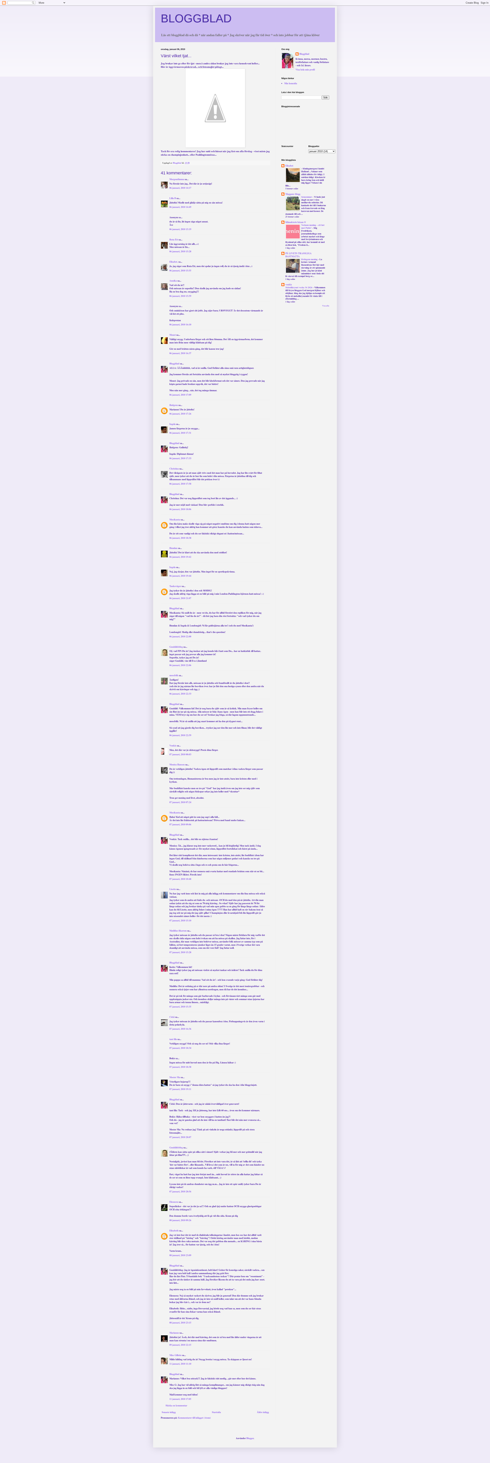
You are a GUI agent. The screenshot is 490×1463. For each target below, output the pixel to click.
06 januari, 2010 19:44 (180, 575)
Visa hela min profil (305, 69)
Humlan (173, 548)
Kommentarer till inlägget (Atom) (194, 1417)
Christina (174, 468)
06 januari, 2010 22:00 (180, 636)
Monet (172, 334)
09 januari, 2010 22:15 (180, 1344)
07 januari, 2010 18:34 (180, 1048)
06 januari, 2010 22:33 (180, 693)
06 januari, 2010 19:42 (180, 556)
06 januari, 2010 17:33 (180, 458)
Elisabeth (174, 1230)
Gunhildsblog (176, 646)
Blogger (250, 1438)
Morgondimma (176, 179)
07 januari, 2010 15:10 (180, 920)
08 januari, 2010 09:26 (180, 1220)
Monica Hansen (177, 764)
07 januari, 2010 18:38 (180, 1067)
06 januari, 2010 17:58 (180, 483)
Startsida (216, 1412)
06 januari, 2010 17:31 (180, 432)
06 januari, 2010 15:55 (180, 270)
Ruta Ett (173, 239)
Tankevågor (175, 586)
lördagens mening (309, 259)
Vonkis (172, 745)
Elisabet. (173, 261)
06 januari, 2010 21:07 (180, 598)
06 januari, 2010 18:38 (180, 538)
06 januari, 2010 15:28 (180, 251)
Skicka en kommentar (176, 1405)
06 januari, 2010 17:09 (180, 394)
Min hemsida (290, 83)
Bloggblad (174, 363)
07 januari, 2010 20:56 (180, 1191)
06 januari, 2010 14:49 (180, 207)
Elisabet (289, 165)
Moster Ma (174, 1077)
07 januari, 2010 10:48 (180, 879)
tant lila (173, 1039)
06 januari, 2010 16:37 (180, 353)
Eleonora (173, 1201)
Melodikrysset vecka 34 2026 (299, 287)
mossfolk (173, 675)
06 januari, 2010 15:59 (180, 296)
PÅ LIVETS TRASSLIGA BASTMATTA (298, 255)
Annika (173, 280)
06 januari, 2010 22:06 (180, 665)
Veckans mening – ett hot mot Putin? (312, 226)
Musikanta (174, 519)
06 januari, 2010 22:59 (180, 735)
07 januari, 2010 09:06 (180, 824)
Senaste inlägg (169, 1412)
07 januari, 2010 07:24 (180, 802)
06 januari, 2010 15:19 (180, 229)
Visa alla (325, 306)
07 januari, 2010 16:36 (180, 1028)
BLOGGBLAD (196, 18)
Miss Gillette (175, 1355)
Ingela (172, 424)
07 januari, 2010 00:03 (180, 754)
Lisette (172, 889)
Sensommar (307, 196)
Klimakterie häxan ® (295, 222)
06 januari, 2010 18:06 (180, 509)
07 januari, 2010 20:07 (180, 1137)
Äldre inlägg (263, 1412)
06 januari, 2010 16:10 (180, 324)
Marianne (174, 1332)
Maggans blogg (292, 194)
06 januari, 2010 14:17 (180, 187)
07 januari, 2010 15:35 (180, 1006)
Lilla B (172, 198)
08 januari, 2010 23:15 (180, 1322)
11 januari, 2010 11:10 (180, 1363)
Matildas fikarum (178, 930)
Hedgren (173, 405)
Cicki (172, 1017)
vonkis (288, 284)
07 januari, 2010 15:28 (180, 952)
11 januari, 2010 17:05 (180, 1399)
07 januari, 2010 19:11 (180, 1089)
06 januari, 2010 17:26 (180, 413)
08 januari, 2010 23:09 (180, 1255)
